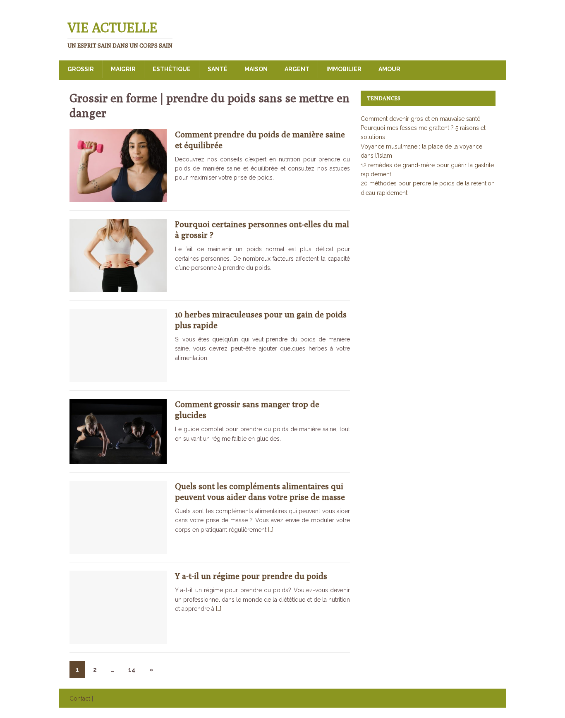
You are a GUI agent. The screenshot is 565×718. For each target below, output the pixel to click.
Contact (79, 698)
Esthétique (172, 69)
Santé (217, 69)
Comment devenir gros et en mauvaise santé (420, 118)
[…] (270, 529)
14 (131, 669)
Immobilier (344, 69)
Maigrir (123, 69)
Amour (389, 69)
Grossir (80, 69)
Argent (297, 69)
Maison (256, 69)
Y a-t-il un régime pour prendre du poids (251, 576)
